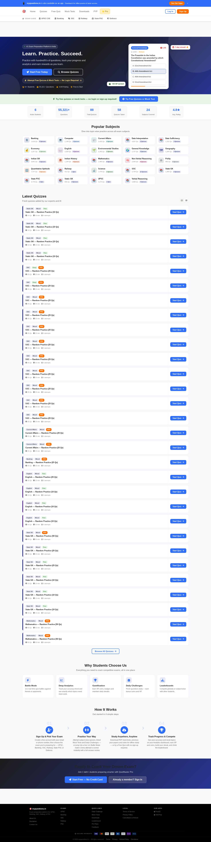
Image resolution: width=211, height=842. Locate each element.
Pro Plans (95, 824)
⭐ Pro (105, 11)
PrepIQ (157, 811)
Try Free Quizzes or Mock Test (140, 99)
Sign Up (182, 11)
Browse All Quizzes (104, 651)
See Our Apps (177, 3)
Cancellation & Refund (130, 818)
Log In (170, 11)
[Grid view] (182, 200)
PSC (62, 824)
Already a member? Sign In (127, 779)
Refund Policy (124, 839)
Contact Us (33, 824)
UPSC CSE (45, 19)
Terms (108, 839)
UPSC (63, 811)
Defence (113, 19)
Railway (84, 19)
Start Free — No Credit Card (87, 779)
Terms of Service (129, 811)
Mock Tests (70, 11)
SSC (72, 19)
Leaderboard (96, 821)
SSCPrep (158, 815)
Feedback (95, 827)
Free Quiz (55, 11)
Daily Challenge (97, 811)
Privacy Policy (128, 815)
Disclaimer (33, 821)
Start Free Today (39, 72)
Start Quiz (177, 212)
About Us (32, 818)
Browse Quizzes (70, 72)
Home (32, 11)
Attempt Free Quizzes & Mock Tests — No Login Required (53, 80)
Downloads (84, 11)
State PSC (99, 19)
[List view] (186, 200)
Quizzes (43, 11)
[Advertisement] (105, 29)
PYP (95, 11)
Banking (60, 19)
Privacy (115, 839)
